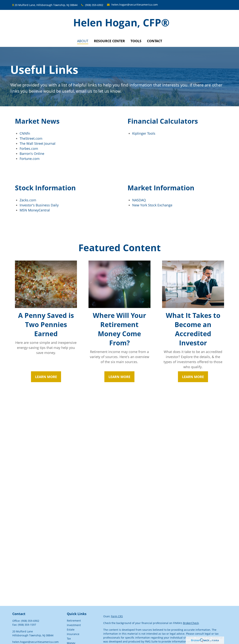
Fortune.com (30, 158)
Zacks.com (28, 200)
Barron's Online (32, 153)
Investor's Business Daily (39, 205)
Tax (69, 638)
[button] (82, 41)
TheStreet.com (31, 138)
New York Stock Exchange (152, 205)
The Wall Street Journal (37, 143)
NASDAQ (139, 200)
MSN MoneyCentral (35, 210)
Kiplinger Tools (143, 133)
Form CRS (117, 616)
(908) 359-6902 (94, 5)
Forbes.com (29, 148)
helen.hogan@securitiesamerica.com (134, 4)
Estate (71, 629)
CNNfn (25, 133)
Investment (74, 625)
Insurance (73, 634)
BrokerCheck (191, 623)
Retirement (74, 620)
